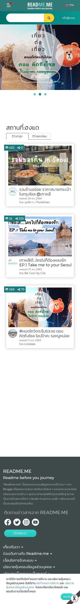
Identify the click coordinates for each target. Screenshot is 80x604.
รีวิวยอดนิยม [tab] (39, 136)
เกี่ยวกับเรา (12, 547)
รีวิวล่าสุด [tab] (17, 136)
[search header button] (49, 18)
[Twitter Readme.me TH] (17, 523)
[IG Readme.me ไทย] (26, 523)
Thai (71, 5)
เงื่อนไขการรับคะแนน (18, 560)
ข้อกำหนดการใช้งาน (47, 583)
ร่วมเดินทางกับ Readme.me (26, 553)
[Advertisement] (40, 401)
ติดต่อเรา (20, 533)
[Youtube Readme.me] (35, 523)
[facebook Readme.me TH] (7, 523)
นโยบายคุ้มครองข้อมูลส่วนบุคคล (28, 567)
